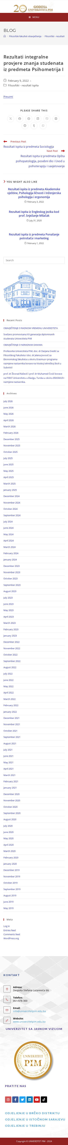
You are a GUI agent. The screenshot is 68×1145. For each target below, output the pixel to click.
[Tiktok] (44, 1099)
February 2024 (10, 553)
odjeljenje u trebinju (25, 1125)
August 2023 (9, 591)
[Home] (4, 36)
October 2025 (10, 451)
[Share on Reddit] (24, 125)
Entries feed (9, 930)
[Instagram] (8, 1099)
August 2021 (9, 743)
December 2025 (11, 439)
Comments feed (11, 934)
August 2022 (9, 667)
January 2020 (10, 863)
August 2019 (9, 895)
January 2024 (10, 559)
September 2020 (11, 813)
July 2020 (8, 825)
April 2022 (8, 692)
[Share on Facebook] (19, 118)
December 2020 (11, 794)
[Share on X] (10, 118)
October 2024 (10, 508)
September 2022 (11, 661)
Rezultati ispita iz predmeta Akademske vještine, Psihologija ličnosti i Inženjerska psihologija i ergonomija (34, 193)
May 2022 (8, 686)
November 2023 (11, 572)
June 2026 (8, 407)
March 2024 (9, 547)
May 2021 (8, 762)
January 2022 (10, 711)
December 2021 (11, 718)
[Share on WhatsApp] (43, 125)
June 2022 (8, 680)
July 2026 (8, 401)
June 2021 (8, 756)
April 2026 (8, 420)
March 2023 (9, 622)
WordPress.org (11, 938)
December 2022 (11, 641)
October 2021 (10, 730)
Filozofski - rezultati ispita (23, 85)
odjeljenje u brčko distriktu (32, 1113)
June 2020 (8, 832)
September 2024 (11, 515)
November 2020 (11, 800)
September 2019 (11, 889)
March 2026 (9, 426)
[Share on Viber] (46, 118)
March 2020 (9, 851)
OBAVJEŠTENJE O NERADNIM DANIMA (22, 344)
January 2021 (10, 787)
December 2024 (11, 496)
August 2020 (9, 819)
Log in (6, 926)
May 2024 (8, 534)
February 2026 (10, 432)
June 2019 (8, 901)
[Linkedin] (30, 1099)
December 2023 (11, 566)
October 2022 (10, 654)
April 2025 (8, 477)
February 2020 (10, 857)
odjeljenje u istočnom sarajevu (35, 1119)
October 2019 (10, 882)
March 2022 (9, 699)
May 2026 (8, 413)
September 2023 (11, 585)
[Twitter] (22, 1099)
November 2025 (11, 445)
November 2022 (11, 648)
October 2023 (10, 578)
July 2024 (8, 521)
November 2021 (11, 724)
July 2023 (8, 597)
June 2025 (8, 464)
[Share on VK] (55, 118)
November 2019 (11, 876)
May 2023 (8, 610)
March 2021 (9, 775)
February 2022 (10, 705)
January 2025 (10, 489)
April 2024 (8, 540)
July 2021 (8, 749)
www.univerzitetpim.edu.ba (29, 1021)
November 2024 (11, 502)
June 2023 (8, 604)
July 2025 (8, 458)
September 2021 (11, 737)
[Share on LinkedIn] (37, 118)
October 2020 (10, 806)
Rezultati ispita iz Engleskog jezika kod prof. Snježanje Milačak (34, 214)
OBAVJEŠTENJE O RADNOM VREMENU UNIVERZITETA (30, 328)
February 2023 (10, 629)
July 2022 (8, 673)
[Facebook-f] (15, 1099)
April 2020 (8, 844)
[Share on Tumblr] (34, 125)
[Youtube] (37, 1099)
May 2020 (8, 838)
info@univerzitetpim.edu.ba (29, 1011)
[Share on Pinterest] (28, 118)
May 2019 (8, 908)
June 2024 (8, 527)
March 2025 (9, 483)
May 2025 (8, 470)
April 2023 (8, 616)
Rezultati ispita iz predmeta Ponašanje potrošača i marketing (34, 236)
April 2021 (8, 768)
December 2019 (11, 870)
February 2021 (10, 781)
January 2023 (10, 635)
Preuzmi (8, 96)
